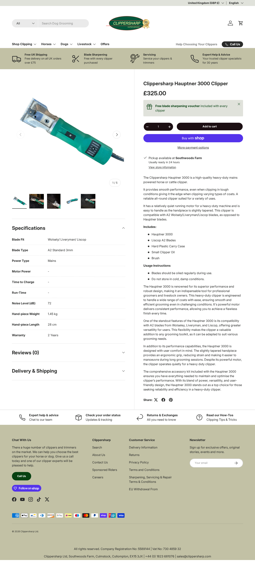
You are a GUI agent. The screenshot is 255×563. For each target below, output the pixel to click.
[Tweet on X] (156, 400)
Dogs (64, 44)
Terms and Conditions (144, 470)
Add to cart (210, 126)
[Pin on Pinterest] (171, 400)
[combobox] (50, 23)
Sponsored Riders (104, 470)
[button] (241, 23)
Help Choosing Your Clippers (196, 44)
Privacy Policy (139, 462)
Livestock (84, 44)
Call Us (21, 476)
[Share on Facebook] (163, 400)
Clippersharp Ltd (29, 531)
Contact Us (100, 462)
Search (97, 447)
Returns (134, 455)
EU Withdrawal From (143, 489)
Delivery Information (143, 447)
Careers (97, 477)
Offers (105, 44)
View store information (162, 167)
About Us (98, 455)
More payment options (193, 147)
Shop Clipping (22, 44)
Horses (46, 44)
